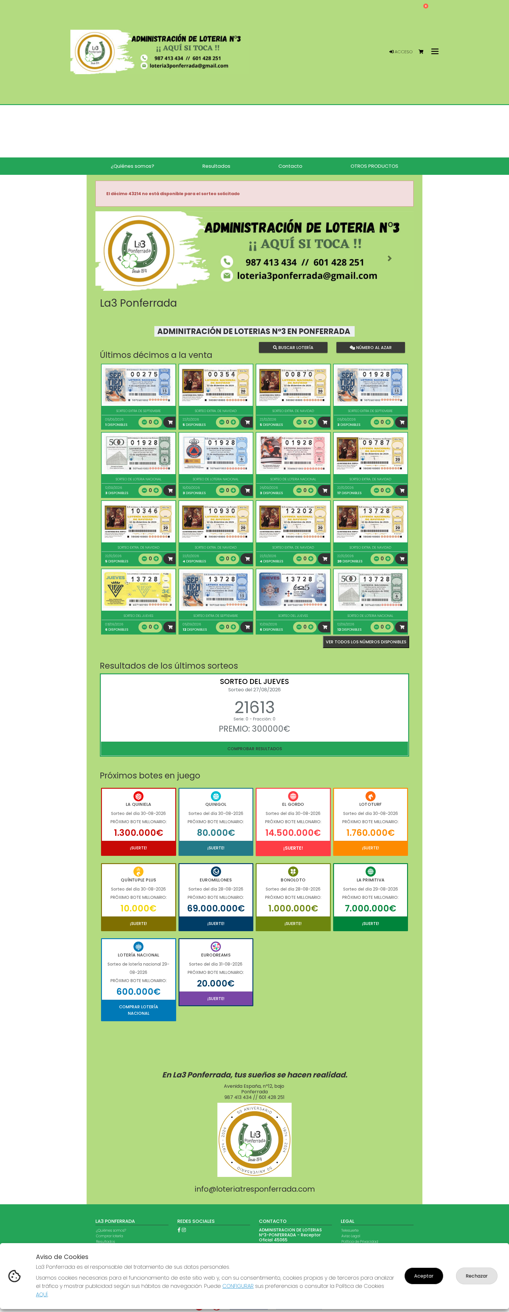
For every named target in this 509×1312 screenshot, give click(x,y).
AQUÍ (42, 1294)
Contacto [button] (290, 166)
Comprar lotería (109, 1235)
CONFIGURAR (238, 1286)
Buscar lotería (295, 348)
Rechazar (477, 1276)
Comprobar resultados (254, 749)
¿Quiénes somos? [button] (132, 166)
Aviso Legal (350, 1235)
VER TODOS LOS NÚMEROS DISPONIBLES (366, 642)
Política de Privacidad (359, 1241)
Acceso (403, 52)
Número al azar (373, 348)
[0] (424, 52)
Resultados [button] (216, 166)
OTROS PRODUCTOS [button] (374, 166)
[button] (119, 258)
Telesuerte (349, 1230)
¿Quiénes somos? (111, 1230)
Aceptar (424, 1276)
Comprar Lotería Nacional (138, 1010)
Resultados (105, 1241)
